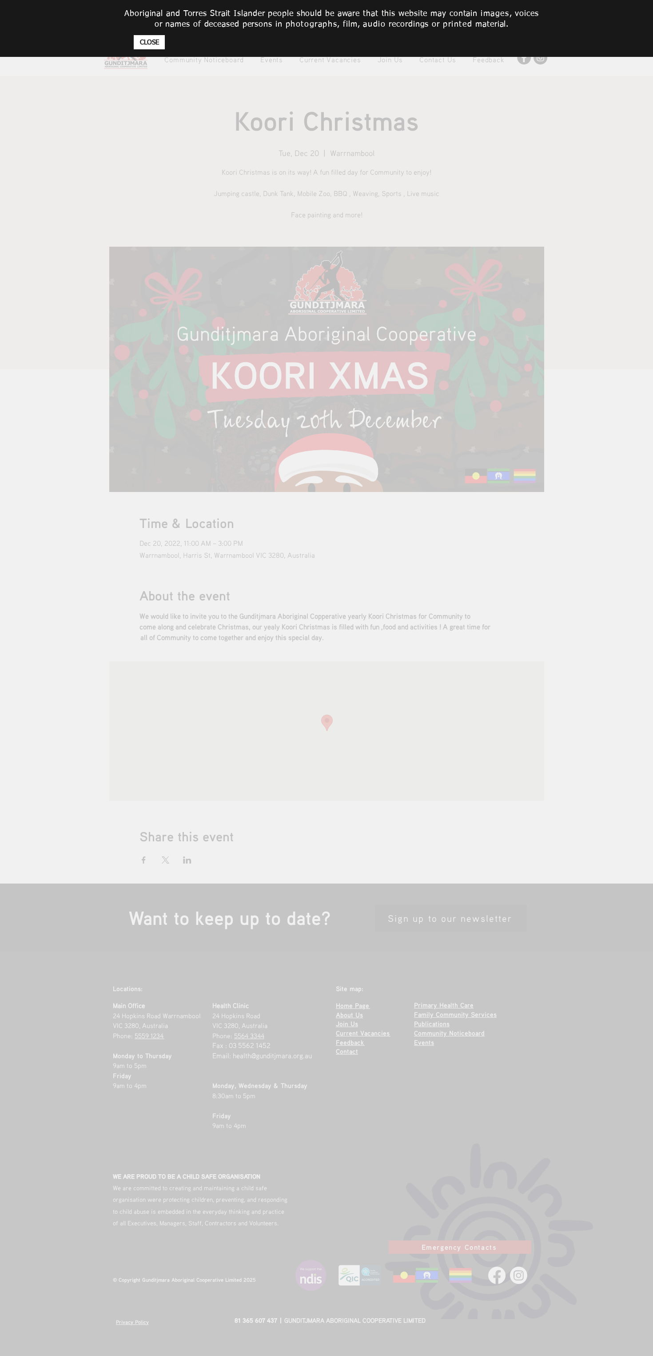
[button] (149, 42)
